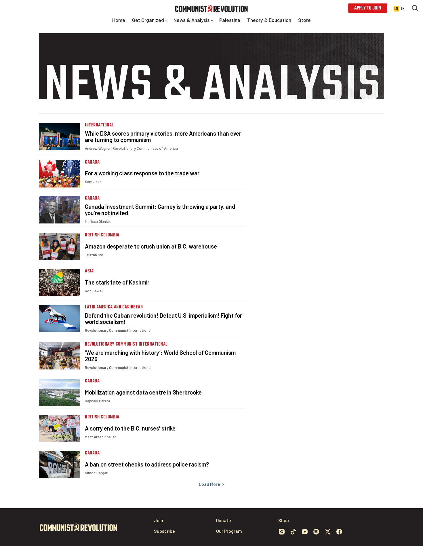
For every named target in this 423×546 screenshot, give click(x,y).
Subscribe (164, 531)
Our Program (229, 531)
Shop (283, 520)
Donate (223, 520)
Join (158, 520)
